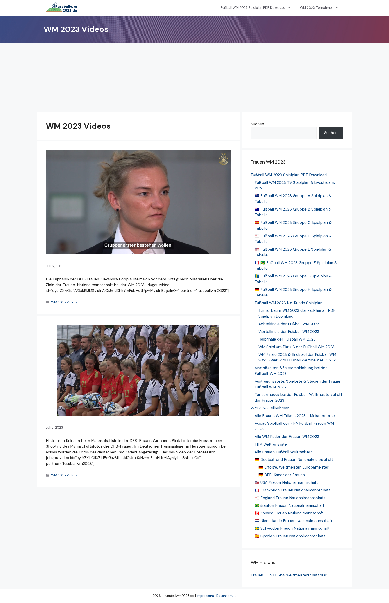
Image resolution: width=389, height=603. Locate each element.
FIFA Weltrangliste (271, 444)
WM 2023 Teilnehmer (316, 7)
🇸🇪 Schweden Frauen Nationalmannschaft (292, 528)
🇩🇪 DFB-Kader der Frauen (281, 474)
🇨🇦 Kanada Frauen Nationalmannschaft (289, 513)
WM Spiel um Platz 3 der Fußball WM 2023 (296, 346)
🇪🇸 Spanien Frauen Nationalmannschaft (290, 536)
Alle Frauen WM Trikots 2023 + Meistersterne (295, 415)
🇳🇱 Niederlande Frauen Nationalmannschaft (293, 520)
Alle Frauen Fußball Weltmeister (283, 451)
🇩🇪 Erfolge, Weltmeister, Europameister (293, 467)
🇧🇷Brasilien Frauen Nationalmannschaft (289, 505)
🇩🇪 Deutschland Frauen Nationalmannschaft (294, 459)
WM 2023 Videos (64, 302)
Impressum (205, 596)
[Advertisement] (194, 76)
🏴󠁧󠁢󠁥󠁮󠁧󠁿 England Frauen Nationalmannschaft (290, 497)
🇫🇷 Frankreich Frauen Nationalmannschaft (292, 490)
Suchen (257, 123)
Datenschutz (226, 596)
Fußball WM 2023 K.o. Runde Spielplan (288, 302)
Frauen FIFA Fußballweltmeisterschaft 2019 (289, 575)
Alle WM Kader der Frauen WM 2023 (287, 436)
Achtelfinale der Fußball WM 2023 (288, 323)
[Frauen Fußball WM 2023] (61, 8)
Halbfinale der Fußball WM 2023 (287, 339)
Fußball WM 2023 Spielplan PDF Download (253, 7)
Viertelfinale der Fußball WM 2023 (288, 331)
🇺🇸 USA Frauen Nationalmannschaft (286, 482)
